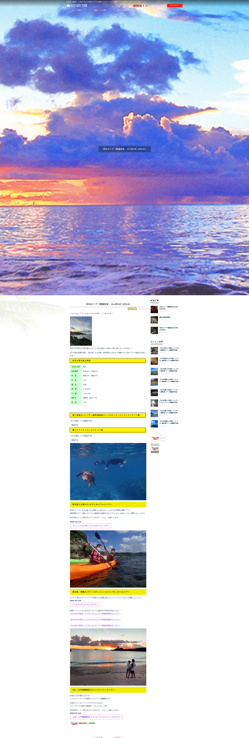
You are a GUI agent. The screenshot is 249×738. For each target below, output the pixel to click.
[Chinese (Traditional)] (137, 5)
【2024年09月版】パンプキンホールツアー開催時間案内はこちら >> (95, 619)
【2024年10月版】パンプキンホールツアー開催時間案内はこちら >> (95, 625)
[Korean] (146, 5)
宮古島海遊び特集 (148, 10)
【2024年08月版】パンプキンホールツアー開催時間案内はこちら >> (95, 613)
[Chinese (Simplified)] (134, 5)
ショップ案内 (77, 10)
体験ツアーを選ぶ (100, 10)
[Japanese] (143, 5)
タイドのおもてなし (124, 10)
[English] (140, 5)
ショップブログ (172, 10)
